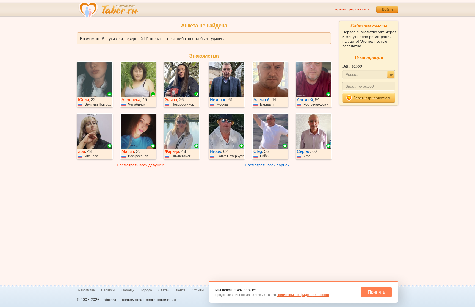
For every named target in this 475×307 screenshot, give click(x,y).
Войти (387, 9)
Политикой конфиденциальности (303, 295)
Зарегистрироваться (351, 9)
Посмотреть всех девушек (140, 165)
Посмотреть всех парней (267, 165)
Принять (376, 292)
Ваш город (352, 66)
